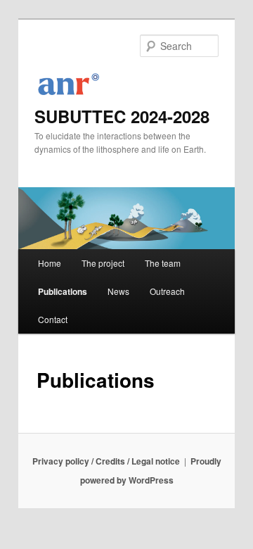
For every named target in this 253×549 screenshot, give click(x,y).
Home (49, 263)
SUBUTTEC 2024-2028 (121, 116)
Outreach (167, 291)
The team (163, 263)
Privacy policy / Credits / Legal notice (106, 461)
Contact (52, 319)
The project (103, 263)
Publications (62, 291)
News (118, 291)
